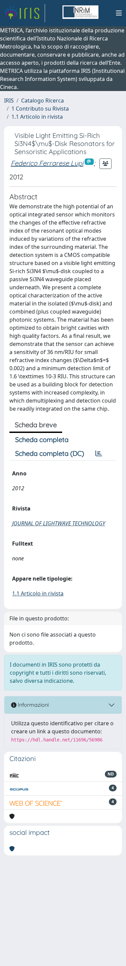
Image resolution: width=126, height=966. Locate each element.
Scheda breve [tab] (36, 424)
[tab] (99, 453)
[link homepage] (24, 13)
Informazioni (32, 704)
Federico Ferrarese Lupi (47, 163)
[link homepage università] (80, 13)
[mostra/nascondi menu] (119, 13)
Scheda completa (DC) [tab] (49, 453)
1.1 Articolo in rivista (37, 116)
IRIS (9, 100)
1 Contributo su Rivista (40, 108)
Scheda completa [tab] (42, 439)
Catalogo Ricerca (42, 100)
